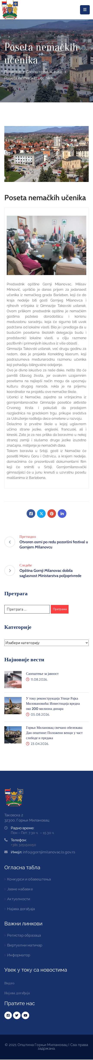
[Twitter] (41, 513)
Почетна (12, 71)
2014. (58, 71)
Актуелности (18, 899)
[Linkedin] (62, 513)
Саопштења (37, 71)
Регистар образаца (24, 935)
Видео (9, 983)
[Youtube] (25, 1015)
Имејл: (43, 852)
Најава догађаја (21, 909)
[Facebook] (31, 513)
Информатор (18, 955)
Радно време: (22, 828)
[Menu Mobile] (85, 9)
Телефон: (19, 840)
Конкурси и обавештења (29, 879)
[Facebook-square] (8, 1015)
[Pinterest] (51, 513)
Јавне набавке (20, 889)
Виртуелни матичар (24, 945)
